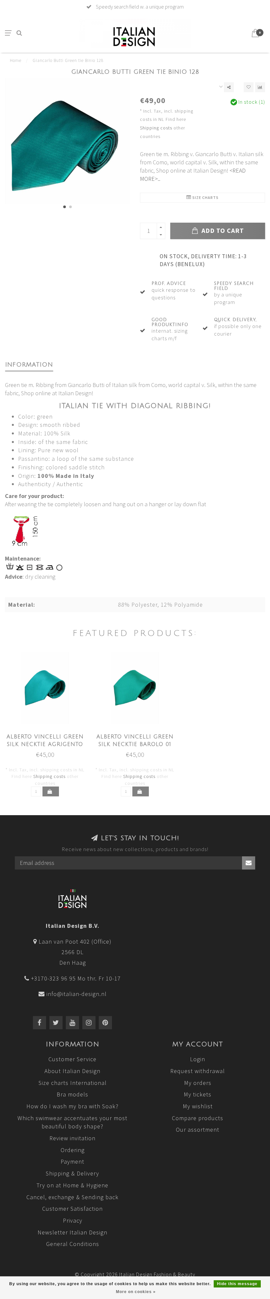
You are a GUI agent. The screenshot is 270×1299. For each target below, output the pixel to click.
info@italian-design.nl (76, 994)
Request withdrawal (197, 1071)
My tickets (197, 1094)
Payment (72, 1161)
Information (29, 364)
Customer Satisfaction (72, 1208)
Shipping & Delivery (72, 1173)
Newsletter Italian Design (72, 1232)
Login (197, 1059)
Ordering (73, 1150)
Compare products (197, 1118)
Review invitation (72, 1138)
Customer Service (72, 1059)
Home (15, 60)
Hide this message (237, 1284)
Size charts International (73, 1083)
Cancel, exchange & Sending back (72, 1197)
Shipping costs (156, 128)
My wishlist (198, 1106)
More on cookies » (136, 1291)
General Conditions (72, 1244)
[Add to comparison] (260, 87)
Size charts (205, 197)
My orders (197, 1083)
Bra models (72, 1094)
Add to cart (222, 231)
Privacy (72, 1220)
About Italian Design (72, 1071)
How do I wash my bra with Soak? (72, 1106)
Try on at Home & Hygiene (72, 1185)
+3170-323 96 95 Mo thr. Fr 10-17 (76, 978)
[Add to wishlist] (249, 87)
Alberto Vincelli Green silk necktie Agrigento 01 (45, 744)
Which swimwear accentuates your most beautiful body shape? (72, 1122)
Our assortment (197, 1129)
